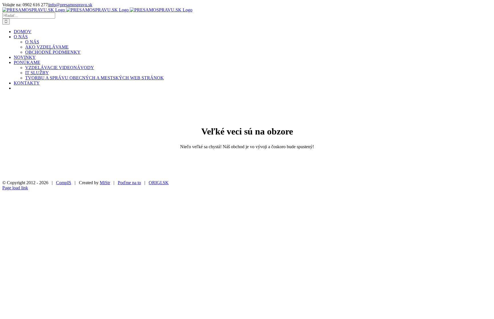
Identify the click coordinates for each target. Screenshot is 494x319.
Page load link (15, 187)
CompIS (63, 182)
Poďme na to (129, 182)
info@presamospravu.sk (70, 4)
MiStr (105, 182)
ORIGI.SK (159, 182)
